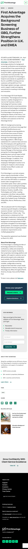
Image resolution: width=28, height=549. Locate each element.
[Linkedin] (13, 541)
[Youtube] (10, 541)
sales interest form (14, 517)
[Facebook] (3, 541)
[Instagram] (16, 541)
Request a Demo (12, 293)
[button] (25, 2)
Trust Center (6, 491)
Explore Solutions (13, 298)
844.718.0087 (8, 514)
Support (5, 483)
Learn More (5, 382)
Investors (5, 487)
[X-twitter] (7, 541)
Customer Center (11, 507)
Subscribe (8, 347)
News (3, 392)
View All (13, 466)
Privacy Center (7, 489)
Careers (4, 485)
